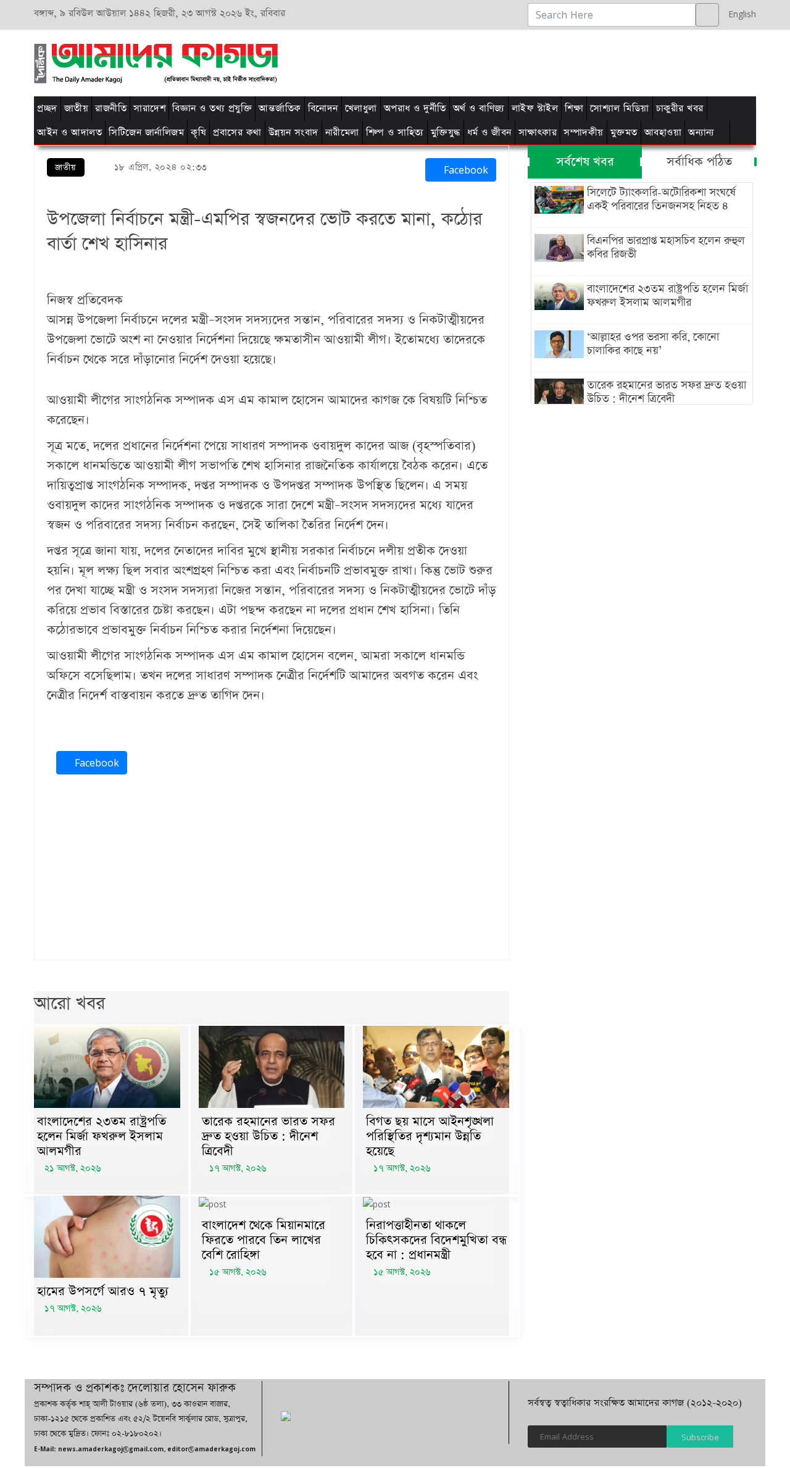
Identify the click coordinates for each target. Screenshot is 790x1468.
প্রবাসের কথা (237, 132)
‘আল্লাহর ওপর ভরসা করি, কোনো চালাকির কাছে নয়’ (653, 344)
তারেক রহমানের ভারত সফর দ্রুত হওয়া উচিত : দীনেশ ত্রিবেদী (268, 1136)
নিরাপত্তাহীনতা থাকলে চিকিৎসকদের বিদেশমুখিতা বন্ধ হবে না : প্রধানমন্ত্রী (436, 1240)
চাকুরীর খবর (680, 108)
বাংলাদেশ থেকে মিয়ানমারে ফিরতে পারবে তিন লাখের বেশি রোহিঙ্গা (263, 1240)
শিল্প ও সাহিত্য (395, 132)
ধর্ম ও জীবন (489, 132)
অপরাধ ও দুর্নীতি (415, 108)
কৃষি (198, 132)
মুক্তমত (624, 132)
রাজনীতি (111, 108)
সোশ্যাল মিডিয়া (619, 108)
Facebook (464, 169)
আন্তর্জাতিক (280, 108)
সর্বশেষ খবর (585, 161)
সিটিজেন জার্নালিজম (146, 132)
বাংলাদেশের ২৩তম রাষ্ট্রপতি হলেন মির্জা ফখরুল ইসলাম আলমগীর (101, 1136)
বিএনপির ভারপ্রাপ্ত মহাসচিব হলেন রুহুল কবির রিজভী (666, 247)
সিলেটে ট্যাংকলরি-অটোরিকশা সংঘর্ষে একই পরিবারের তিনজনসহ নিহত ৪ (661, 199)
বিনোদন (323, 108)
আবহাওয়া (663, 132)
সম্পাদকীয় (583, 132)
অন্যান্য (701, 132)
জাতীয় (76, 108)
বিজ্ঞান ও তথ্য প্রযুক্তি (212, 108)
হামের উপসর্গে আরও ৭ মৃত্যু (102, 1291)
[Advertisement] (551, 61)
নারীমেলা (342, 132)
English (739, 13)
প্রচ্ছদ (47, 108)
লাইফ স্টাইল (535, 108)
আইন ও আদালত (69, 132)
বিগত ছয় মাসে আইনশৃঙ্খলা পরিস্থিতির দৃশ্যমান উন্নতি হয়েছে (430, 1136)
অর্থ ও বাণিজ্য (479, 108)
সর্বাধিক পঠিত (699, 161)
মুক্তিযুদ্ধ (445, 132)
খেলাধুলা (361, 108)
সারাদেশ (149, 108)
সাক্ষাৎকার (537, 132)
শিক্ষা (574, 108)
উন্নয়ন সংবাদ (293, 132)
